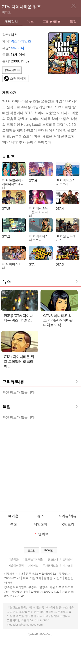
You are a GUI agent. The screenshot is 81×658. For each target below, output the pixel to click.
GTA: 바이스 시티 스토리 (65, 182)
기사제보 (33, 565)
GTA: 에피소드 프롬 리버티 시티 (38, 212)
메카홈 (13, 516)
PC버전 (49, 550)
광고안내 (53, 559)
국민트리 (67, 524)
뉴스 (30, 21)
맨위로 (43, 534)
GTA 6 (33, 180)
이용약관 (14, 559)
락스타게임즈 (21, 41)
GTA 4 (60, 208)
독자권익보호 (50, 565)
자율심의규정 (16, 565)
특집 (73, 21)
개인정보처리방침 (33, 559)
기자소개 (68, 565)
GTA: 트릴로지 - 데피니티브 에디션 (12, 184)
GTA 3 (60, 264)
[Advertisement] (40, 466)
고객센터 (68, 559)
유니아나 (17, 48)
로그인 (31, 550)
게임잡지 (40, 524)
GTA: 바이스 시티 (12, 266)
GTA (31, 264)
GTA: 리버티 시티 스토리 (39, 238)
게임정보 (11, 21)
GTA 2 (6, 236)
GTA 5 (6, 208)
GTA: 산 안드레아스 (65, 238)
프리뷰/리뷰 (52, 21)
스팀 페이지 (18, 78)
